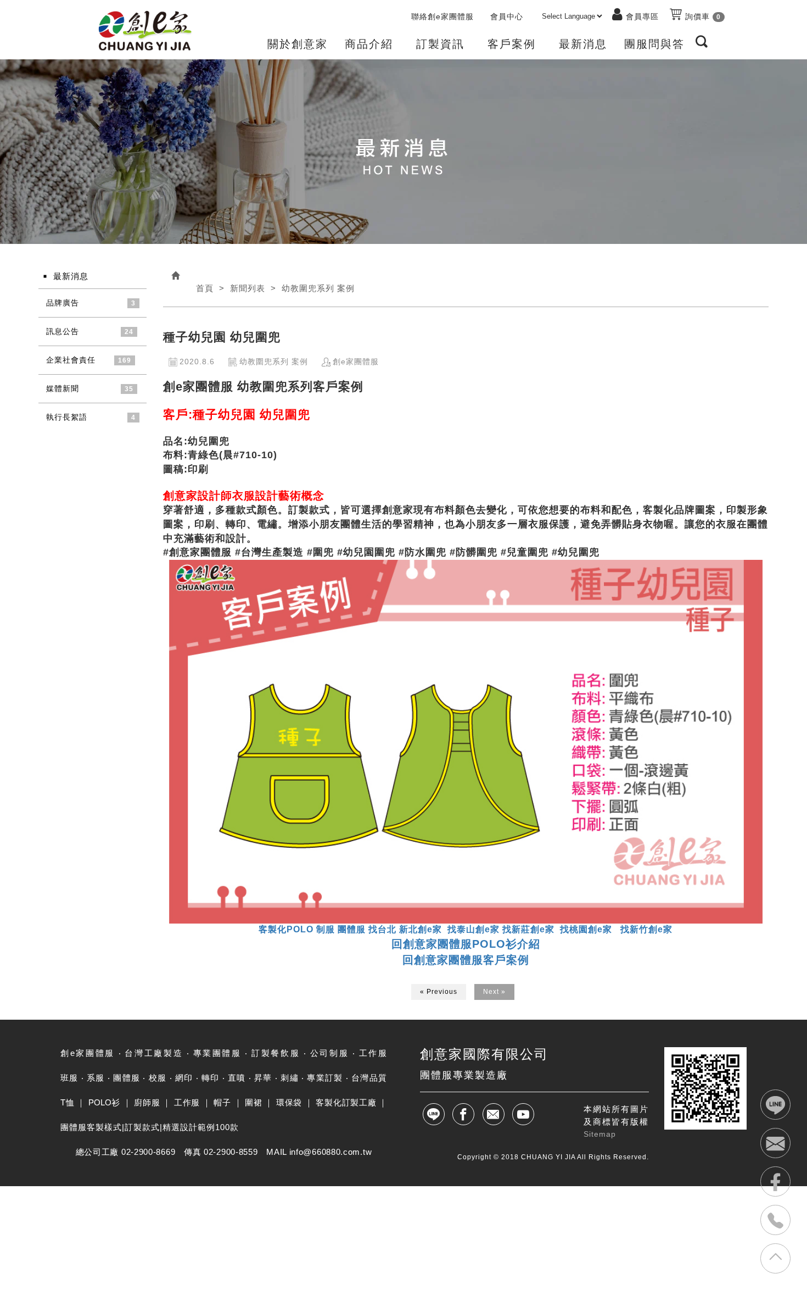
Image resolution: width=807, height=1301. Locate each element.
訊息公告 (62, 331)
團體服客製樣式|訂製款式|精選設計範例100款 (149, 1127)
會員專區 (642, 16)
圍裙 (253, 1102)
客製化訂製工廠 (346, 1102)
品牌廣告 (62, 302)
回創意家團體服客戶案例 (465, 960)
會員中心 (506, 16)
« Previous (438, 992)
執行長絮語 (66, 417)
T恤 (67, 1102)
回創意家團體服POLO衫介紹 (465, 944)
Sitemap (600, 1134)
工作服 (187, 1102)
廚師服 (147, 1102)
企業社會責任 (71, 359)
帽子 (222, 1102)
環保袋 (289, 1102)
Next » (494, 992)
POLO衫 (104, 1102)
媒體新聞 (62, 388)
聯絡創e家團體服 (442, 16)
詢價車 (701, 16)
